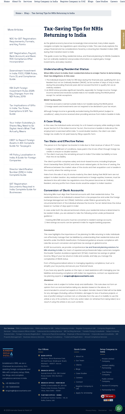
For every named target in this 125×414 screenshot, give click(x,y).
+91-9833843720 (12, 383)
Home (7, 1)
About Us (16, 1)
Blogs (90, 1)
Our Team (80, 360)
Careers (114, 1)
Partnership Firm (108, 390)
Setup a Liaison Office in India (23, 331)
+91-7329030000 (12, 387)
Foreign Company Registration (28, 334)
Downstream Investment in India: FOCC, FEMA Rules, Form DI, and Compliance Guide (23, 75)
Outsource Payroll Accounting (53, 334)
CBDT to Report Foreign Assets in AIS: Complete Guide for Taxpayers (22, 143)
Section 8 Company (110, 385)
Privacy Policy (91, 410)
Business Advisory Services (33, 337)
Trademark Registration (73, 337)
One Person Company (106, 373)
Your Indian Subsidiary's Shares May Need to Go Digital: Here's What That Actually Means (22, 127)
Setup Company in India (46, 1)
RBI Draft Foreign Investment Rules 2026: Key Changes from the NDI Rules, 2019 (22, 92)
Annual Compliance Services (96, 337)
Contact (79, 382)
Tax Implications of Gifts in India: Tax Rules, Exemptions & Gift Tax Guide (22, 109)
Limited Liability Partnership (108, 366)
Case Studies (102, 1)
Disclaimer (103, 410)
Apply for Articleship (84, 393)
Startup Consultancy (54, 337)
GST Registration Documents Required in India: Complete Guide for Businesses (23, 188)
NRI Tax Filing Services (72, 331)
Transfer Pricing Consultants (93, 331)
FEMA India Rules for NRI (44, 328)
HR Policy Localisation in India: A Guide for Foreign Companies (23, 157)
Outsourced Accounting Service (49, 331)
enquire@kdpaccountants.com (18, 391)
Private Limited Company (108, 360)
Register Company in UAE (72, 1)
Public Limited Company (107, 380)
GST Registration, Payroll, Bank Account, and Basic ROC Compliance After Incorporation (23, 57)
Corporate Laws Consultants (103, 334)
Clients (79, 365)
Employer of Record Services (78, 334)
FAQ (110, 410)
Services (27, 1)
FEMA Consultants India (24, 328)
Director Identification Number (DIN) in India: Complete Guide (21, 172)
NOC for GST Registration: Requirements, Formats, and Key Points (23, 41)
